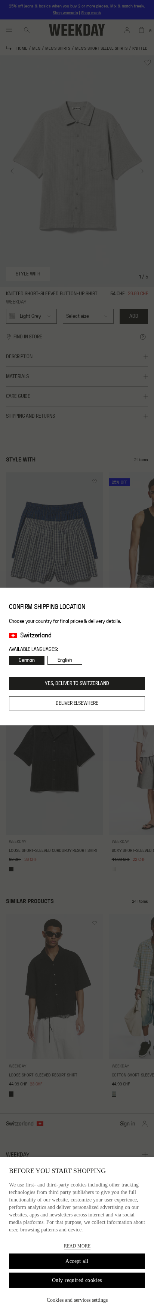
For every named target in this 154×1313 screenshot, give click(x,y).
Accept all (76, 1261)
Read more (77, 1246)
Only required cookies (77, 1280)
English (65, 660)
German (27, 660)
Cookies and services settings (77, 1300)
